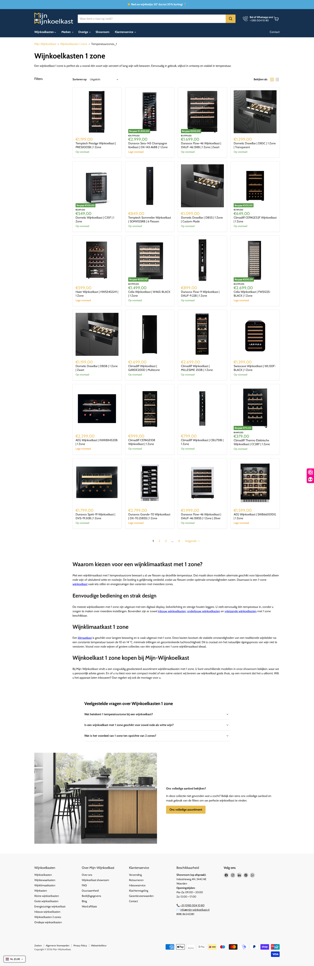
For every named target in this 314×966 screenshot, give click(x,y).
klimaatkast (85, 638)
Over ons (87, 874)
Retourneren (136, 880)
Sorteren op (80, 79)
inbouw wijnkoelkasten (172, 611)
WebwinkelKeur (98, 945)
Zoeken (38, 945)
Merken (66, 32)
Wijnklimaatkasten (44, 885)
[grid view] (272, 79)
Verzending (135, 874)
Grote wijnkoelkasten (46, 901)
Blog (84, 901)
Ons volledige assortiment (186, 809)
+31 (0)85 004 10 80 (192, 905)
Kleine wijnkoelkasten (46, 896)
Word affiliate (89, 906)
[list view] (277, 79)
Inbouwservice (137, 885)
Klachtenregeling (138, 890)
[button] (14, 959)
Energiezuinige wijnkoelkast (49, 906)
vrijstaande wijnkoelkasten (241, 611)
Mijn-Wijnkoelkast (45, 44)
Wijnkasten (40, 890)
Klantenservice (124, 32)
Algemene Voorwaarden (57, 945)
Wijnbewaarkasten (44, 880)
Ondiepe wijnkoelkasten (48, 922)
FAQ (84, 885)
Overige (83, 32)
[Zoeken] (231, 19)
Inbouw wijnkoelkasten (47, 911)
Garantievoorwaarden (141, 896)
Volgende (191, 541)
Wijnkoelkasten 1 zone (73, 44)
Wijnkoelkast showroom (95, 880)
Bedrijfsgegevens (91, 896)
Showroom (102, 32)
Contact (275, 32)
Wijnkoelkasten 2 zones (47, 917)
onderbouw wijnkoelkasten (203, 611)
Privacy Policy (80, 945)
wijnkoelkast (80, 584)
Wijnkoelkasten (44, 32)
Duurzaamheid (90, 890)
